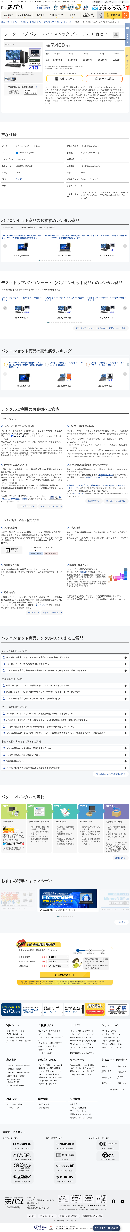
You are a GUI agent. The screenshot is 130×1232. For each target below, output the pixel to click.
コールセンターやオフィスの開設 (18, 1042)
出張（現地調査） (14, 1081)
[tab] (39, 260)
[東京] (124, 578)
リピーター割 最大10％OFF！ (83, 1068)
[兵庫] (118, 576)
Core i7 (19, 179)
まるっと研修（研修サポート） (82, 1031)
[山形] (124, 573)
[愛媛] (114, 579)
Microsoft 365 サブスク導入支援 (83, 1041)
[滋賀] (120, 576)
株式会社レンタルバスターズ (67, 1221)
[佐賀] (110, 576)
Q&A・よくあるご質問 (47, 1046)
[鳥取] (116, 576)
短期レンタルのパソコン (48, 1050)
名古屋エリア (121, 1077)
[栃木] (126, 575)
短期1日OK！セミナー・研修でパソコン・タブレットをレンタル (51, 1077)
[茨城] (126, 576)
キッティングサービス (51, 613)
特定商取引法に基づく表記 (81, 1118)
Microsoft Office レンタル (80, 1037)
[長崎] (109, 576)
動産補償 (95, 485)
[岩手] (126, 572)
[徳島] (116, 580)
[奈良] (119, 578)
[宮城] (126, 573)
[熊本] (110, 579)
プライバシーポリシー (79, 1111)
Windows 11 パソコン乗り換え (82, 1065)
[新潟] (123, 574)
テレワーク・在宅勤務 (15, 1037)
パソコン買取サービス (111, 1041)
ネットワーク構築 (109, 1031)
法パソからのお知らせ (15, 1104)
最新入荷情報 (43, 1104)
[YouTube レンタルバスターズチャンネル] (122, 1201)
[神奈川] (124, 579)
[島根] (115, 576)
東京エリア (106, 1066)
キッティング (41, 605)
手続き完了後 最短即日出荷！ (21, 87)
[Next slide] (125, 246)
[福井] (120, 575)
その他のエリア (118, 1090)
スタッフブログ (13, 1108)
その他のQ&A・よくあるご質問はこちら (110, 774)
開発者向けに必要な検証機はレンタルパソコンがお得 (51, 1068)
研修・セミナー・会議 (15, 1031)
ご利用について (56, 15)
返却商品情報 (43, 1108)
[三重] (120, 578)
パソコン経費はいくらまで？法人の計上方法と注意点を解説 (51, 1071)
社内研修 (14, 1069)
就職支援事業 (16, 1076)
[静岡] (123, 579)
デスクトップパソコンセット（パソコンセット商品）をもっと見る (100, 328)
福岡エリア (122, 1083)
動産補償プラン (106, 475)
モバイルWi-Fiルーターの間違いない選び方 (51, 1065)
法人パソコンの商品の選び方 (50, 1043)
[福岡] (111, 575)
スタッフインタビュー (47, 1084)
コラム (72, 15)
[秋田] (124, 572)
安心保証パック (78, 494)
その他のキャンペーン (82, 1074)
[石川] (120, 574)
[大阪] (118, 578)
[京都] (119, 576)
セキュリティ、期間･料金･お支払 (50, 1038)
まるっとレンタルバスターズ (81, 1034)
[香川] (116, 579)
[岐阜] (122, 576)
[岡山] (116, 578)
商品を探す (8, 15)
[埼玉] (124, 576)
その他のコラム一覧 (49, 1081)
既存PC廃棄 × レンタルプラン (82, 1053)
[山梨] (123, 578)
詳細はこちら (120, 858)
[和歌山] (118, 579)
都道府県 (82, 572)
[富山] (122, 574)
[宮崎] (111, 579)
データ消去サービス (26, 506)
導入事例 (40, 15)
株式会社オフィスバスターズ (65, 1228)
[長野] (123, 576)
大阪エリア (122, 1066)
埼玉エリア (106, 1083)
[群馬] (124, 575)
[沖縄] (109, 581)
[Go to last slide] (5, 246)
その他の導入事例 (17, 1085)
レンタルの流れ (24, 15)
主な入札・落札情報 (78, 1108)
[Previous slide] (5, 374)
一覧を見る (121, 922)
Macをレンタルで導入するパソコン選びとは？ (51, 1074)
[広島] (115, 578)
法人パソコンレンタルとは (49, 1031)
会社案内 (73, 1104)
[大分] (111, 576)
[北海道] (125, 569)
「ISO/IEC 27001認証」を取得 (14, 499)
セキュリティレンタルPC (50, 506)
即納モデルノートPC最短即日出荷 (83, 1071)
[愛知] (122, 578)
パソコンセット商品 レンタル (31, 22)
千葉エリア (106, 1078)
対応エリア (32, 613)
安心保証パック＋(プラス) (95, 477)
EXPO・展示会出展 (14, 1034)
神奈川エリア (106, 1072)
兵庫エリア (122, 1072)
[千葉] (126, 579)
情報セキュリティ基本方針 (81, 1114)
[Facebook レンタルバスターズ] (113, 1201)
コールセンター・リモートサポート (82, 1048)
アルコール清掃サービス (112, 1044)
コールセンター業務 (19, 1065)
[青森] (125, 571)
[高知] (114, 580)
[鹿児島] (111, 580)
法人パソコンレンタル (9, 22)
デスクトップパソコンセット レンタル (58, 22)
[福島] (125, 574)
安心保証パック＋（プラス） (81, 1044)
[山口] (114, 577)
